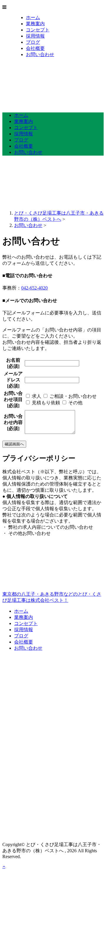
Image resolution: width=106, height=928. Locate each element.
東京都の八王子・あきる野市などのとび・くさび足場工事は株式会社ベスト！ (51, 597)
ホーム (33, 17)
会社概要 (35, 48)
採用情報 (35, 35)
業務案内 (35, 23)
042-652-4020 (34, 287)
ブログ (33, 42)
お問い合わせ (40, 54)
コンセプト (37, 29)
